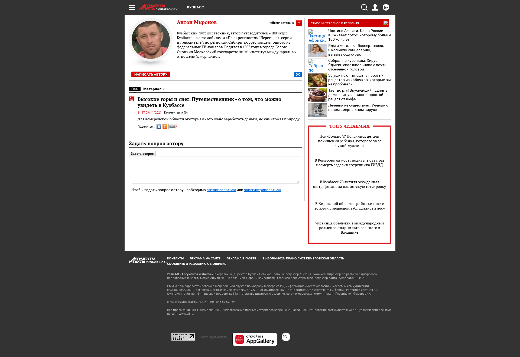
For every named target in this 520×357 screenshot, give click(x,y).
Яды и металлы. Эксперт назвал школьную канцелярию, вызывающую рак (356, 49)
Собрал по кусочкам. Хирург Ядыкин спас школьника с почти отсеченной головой (357, 64)
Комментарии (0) (176, 112)
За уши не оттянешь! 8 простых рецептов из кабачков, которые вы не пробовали (359, 79)
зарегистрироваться (262, 190)
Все (134, 89)
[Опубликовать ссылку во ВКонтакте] (159, 126)
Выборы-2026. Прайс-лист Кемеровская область (303, 258)
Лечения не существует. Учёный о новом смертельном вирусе (358, 107)
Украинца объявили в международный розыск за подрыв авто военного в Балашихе (349, 227)
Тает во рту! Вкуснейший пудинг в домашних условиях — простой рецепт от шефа (358, 94)
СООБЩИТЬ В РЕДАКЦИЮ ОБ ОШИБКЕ (196, 264)
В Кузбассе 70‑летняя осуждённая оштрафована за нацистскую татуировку (349, 184)
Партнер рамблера (214, 337)
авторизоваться (221, 190)
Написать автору (150, 74)
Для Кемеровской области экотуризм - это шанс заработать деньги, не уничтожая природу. (219, 119)
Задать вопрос (142, 154)
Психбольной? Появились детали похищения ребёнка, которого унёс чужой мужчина (349, 141)
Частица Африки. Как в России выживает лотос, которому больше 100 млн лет (359, 34)
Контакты (175, 258)
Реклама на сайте (205, 258)
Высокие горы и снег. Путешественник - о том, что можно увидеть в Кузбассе (209, 102)
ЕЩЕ (172, 126)
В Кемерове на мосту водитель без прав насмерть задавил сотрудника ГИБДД (350, 162)
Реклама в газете (241, 258)
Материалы (154, 89)
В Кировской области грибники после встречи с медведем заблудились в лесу (349, 205)
